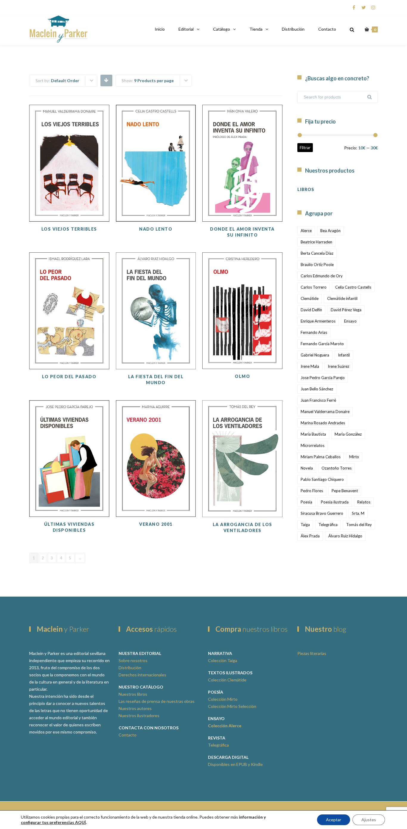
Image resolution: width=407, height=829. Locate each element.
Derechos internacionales (142, 674)
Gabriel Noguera (315, 355)
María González (348, 434)
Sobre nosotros (133, 660)
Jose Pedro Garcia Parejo (323, 377)
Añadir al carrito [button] (69, 192)
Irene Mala (310, 366)
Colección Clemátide (227, 679)
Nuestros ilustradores (139, 715)
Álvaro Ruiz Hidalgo (345, 536)
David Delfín (311, 309)
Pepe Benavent (345, 490)
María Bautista (313, 434)
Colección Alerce (224, 725)
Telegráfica (328, 524)
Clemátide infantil (342, 298)
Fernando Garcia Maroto (322, 343)
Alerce (306, 230)
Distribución (293, 29)
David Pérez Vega (346, 309)
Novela (307, 468)
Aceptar (333, 819)
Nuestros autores (135, 708)
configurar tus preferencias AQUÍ (53, 822)
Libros (305, 189)
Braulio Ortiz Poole (317, 264)
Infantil (344, 355)
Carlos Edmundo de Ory (322, 275)
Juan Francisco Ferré (318, 400)
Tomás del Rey (359, 524)
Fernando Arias (314, 332)
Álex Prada (310, 536)
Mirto (354, 456)
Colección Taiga (222, 660)
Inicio (160, 29)
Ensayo (350, 321)
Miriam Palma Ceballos (321, 456)
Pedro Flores (312, 490)
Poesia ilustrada (335, 502)
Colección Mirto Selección (232, 706)
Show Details (69, 207)
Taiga (305, 524)
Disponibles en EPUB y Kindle (235, 764)
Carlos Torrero (314, 287)
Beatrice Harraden (316, 242)
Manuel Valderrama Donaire (325, 411)
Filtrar (305, 147)
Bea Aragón (330, 230)
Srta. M (358, 513)
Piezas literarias (311, 653)
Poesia (306, 502)
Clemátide (310, 298)
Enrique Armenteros (318, 321)
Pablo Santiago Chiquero (322, 479)
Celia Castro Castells (353, 287)
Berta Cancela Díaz (317, 253)
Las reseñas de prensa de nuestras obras (157, 701)
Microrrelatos (312, 445)
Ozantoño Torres (336, 468)
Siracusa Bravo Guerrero (322, 513)
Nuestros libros (133, 694)
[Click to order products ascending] (106, 80)
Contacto (327, 29)
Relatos (363, 502)
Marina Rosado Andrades (323, 422)
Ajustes (368, 819)
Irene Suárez (338, 366)
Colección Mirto (222, 699)
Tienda (255, 29)
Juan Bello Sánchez (317, 389)
